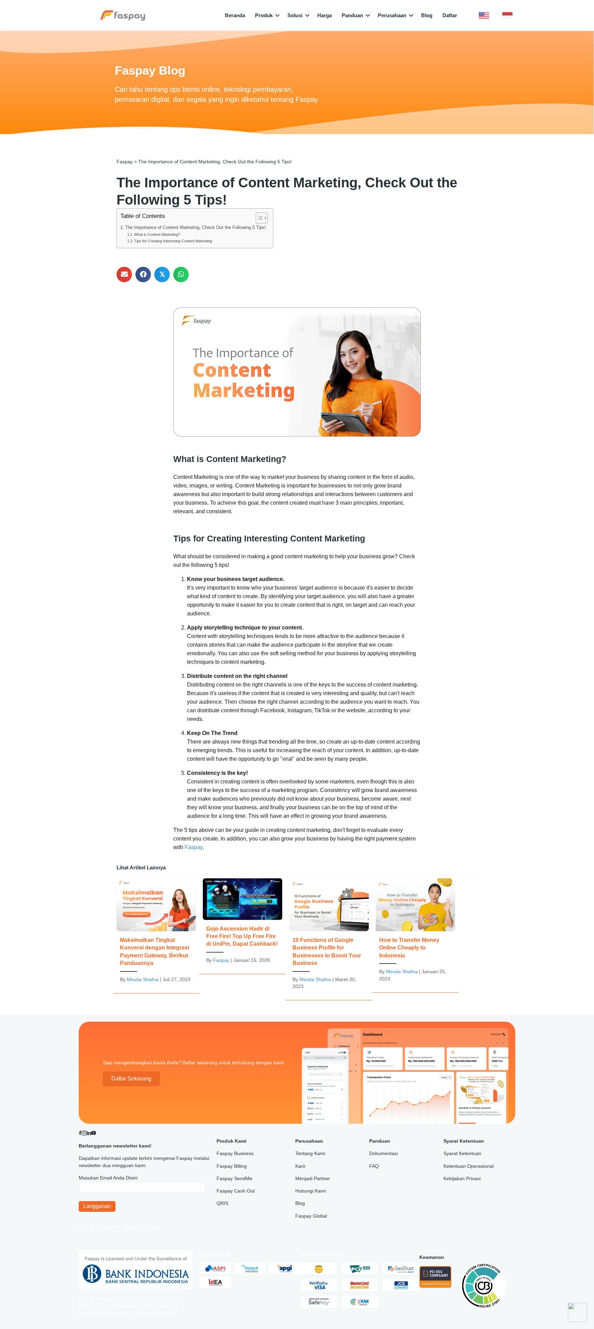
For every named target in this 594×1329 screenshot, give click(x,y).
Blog (426, 15)
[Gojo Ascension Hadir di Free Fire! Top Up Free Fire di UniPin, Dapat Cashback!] (242, 924)
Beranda (235, 15)
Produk (264, 15)
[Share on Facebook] (143, 274)
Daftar (449, 15)
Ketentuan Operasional (468, 1166)
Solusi (294, 15)
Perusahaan (392, 15)
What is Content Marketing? (157, 234)
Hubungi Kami (310, 1191)
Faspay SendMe (234, 1178)
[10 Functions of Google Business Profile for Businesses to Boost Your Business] (329, 937)
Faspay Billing (232, 1166)
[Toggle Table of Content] (258, 218)
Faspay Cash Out (236, 1191)
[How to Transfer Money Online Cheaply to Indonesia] (415, 933)
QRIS (222, 1203)
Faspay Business (235, 1153)
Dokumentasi (383, 1153)
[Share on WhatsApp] (181, 274)
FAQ (374, 1166)
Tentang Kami (310, 1153)
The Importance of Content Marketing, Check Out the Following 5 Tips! (195, 227)
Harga (324, 15)
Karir (300, 1166)
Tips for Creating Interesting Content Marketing (173, 241)
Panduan (352, 15)
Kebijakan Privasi (462, 1178)
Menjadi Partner (312, 1178)
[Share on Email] (124, 274)
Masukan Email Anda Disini (108, 1177)
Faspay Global (311, 1216)
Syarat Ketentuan (462, 1153)
